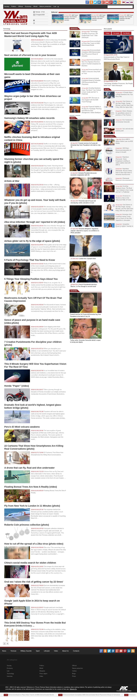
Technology (10, 673)
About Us (65, 651)
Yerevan (13, 651)
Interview (9, 676)
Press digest (109, 136)
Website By (73, 689)
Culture (108, 183)
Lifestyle (47, 651)
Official (20, 6)
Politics (13, 6)
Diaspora (73, 291)
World (35, 6)
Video (56, 651)
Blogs (107, 89)
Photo (74, 676)
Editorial (54, 12)
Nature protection (45, 6)
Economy (28, 6)
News (4, 651)
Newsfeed (74, 28)
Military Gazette (26, 651)
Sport (38, 651)
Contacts (76, 651)
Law (54, 6)
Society (6, 6)
